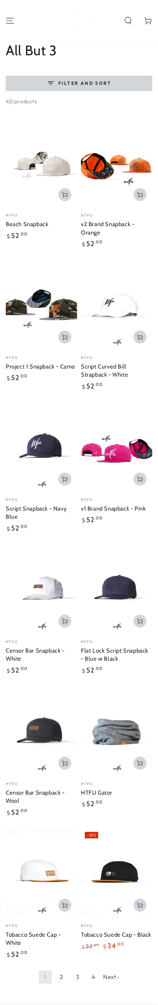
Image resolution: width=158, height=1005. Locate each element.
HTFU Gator (96, 792)
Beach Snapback (27, 224)
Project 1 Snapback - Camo (40, 366)
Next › (111, 976)
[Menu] (10, 20)
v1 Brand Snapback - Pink (113, 508)
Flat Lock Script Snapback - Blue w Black (114, 655)
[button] (128, 20)
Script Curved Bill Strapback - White (104, 371)
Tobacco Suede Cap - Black (116, 934)
